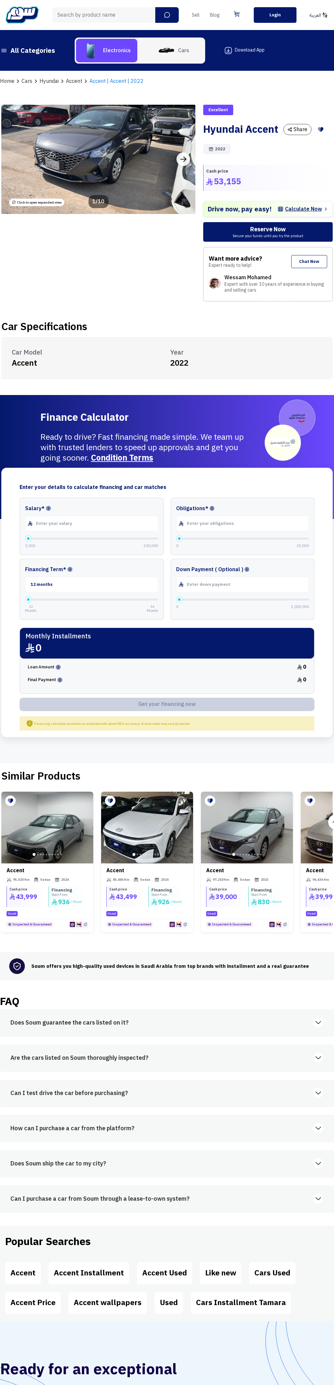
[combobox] (115, 15)
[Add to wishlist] (320, 129)
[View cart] (237, 14)
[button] (167, 15)
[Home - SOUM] (22, 15)
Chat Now (309, 261)
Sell (196, 15)
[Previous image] (13, 159)
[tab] (106, 50)
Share (300, 129)
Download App (250, 50)
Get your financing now (167, 704)
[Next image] (183, 159)
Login (275, 15)
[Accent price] (47, 827)
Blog (215, 15)
